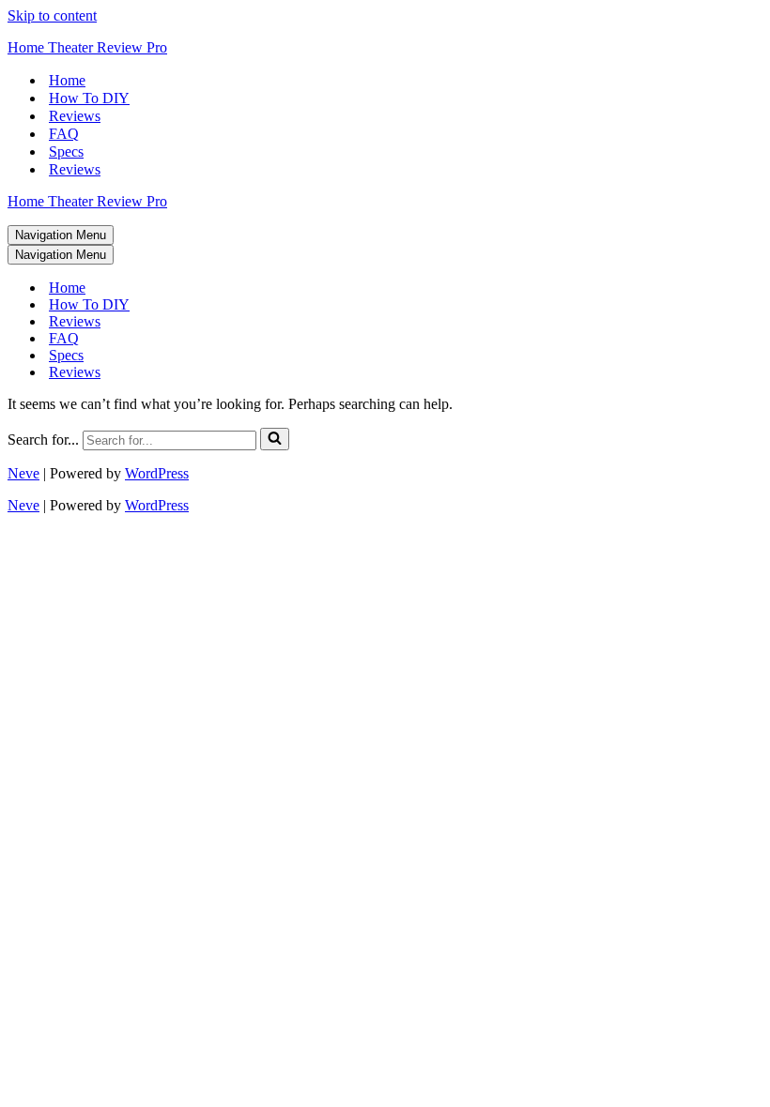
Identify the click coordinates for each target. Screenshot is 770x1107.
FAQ (64, 134)
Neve (23, 473)
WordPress (157, 473)
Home (67, 80)
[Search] (274, 439)
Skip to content (52, 15)
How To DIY (89, 98)
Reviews (74, 116)
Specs (66, 151)
